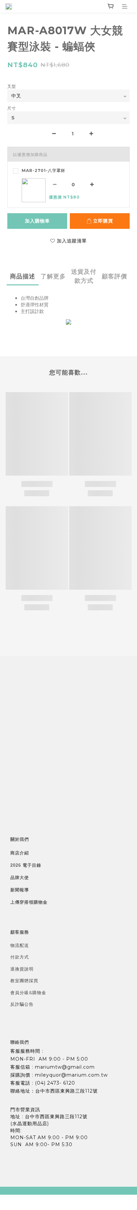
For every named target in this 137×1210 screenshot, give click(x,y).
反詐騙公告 (22, 1004)
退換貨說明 (22, 969)
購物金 (39, 992)
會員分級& (21, 992)
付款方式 (19, 957)
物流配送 (19, 945)
